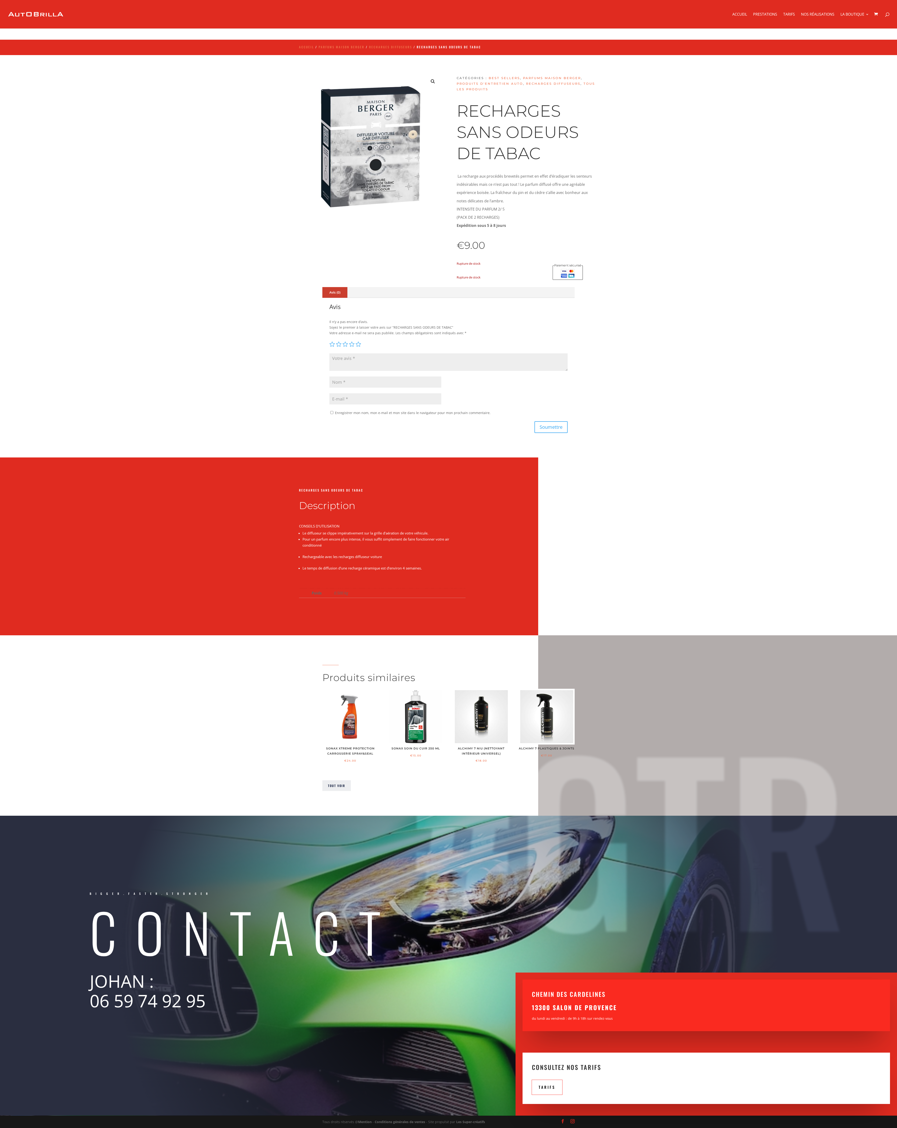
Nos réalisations (817, 15)
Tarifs (789, 15)
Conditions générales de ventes (400, 1122)
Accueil (739, 15)
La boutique (852, 15)
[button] (433, 81)
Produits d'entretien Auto (490, 83)
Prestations (765, 15)
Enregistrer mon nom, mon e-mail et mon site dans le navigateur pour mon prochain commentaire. (413, 413)
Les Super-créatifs (470, 1122)
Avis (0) (334, 292)
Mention (365, 1122)
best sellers (504, 78)
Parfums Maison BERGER (341, 47)
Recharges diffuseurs (390, 47)
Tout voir (336, 785)
